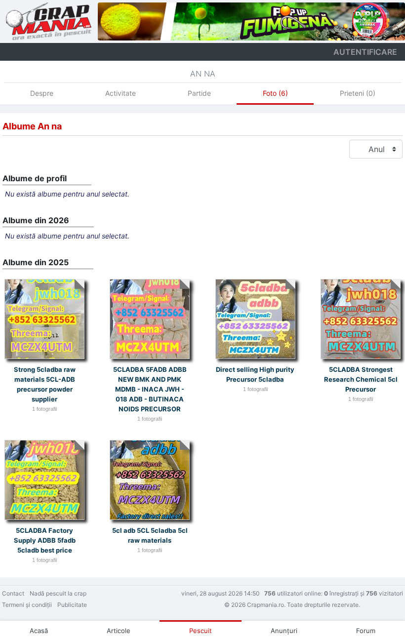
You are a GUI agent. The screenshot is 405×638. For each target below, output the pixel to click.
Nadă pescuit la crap (58, 593)
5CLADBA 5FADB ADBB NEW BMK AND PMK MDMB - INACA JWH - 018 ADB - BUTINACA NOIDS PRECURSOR (150, 389)
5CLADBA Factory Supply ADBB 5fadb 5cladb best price (45, 540)
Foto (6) (275, 93)
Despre (41, 93)
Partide (199, 93)
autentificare (365, 52)
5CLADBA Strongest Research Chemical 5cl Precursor (361, 379)
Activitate (120, 93)
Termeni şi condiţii (27, 604)
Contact (13, 593)
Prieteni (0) (357, 93)
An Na (202, 74)
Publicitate (72, 604)
